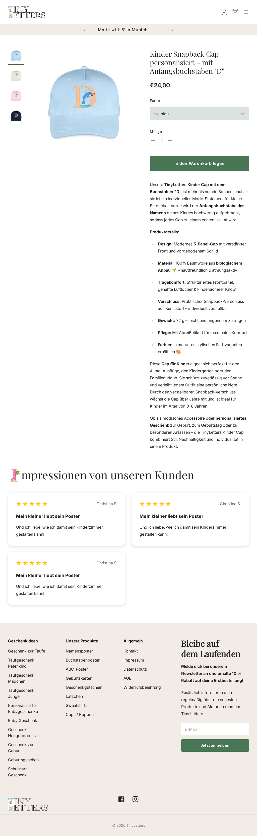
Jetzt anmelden (215, 745)
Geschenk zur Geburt (21, 747)
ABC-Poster (77, 669)
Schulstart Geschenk (17, 771)
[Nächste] (172, 29)
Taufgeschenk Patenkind (21, 663)
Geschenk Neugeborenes (22, 732)
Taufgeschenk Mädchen (21, 678)
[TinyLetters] (26, 12)
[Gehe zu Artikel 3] (16, 96)
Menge (156, 131)
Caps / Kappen (80, 714)
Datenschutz (135, 669)
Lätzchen (74, 696)
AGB (127, 678)
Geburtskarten (79, 678)
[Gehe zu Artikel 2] (16, 75)
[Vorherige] (84, 29)
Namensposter (79, 650)
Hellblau (161, 113)
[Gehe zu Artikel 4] (16, 116)
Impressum (133, 660)
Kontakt (130, 650)
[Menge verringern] (153, 140)
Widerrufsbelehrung (142, 687)
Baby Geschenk (22, 720)
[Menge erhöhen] (170, 140)
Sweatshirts (76, 705)
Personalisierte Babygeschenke (23, 708)
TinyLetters (135, 825)
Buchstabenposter (83, 660)
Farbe (155, 100)
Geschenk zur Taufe (26, 650)
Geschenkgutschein (84, 687)
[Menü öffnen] (246, 12)
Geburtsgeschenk (24, 759)
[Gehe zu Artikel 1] (16, 55)
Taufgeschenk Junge (21, 693)
